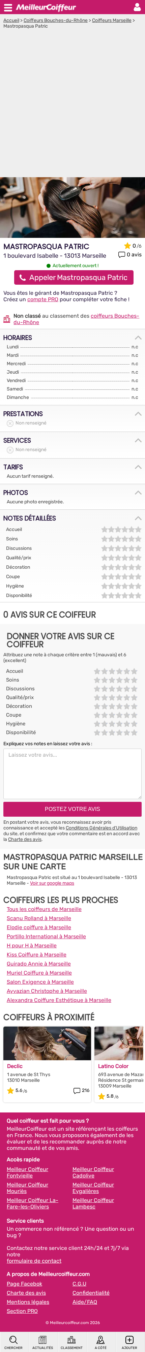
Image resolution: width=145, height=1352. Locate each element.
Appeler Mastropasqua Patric (78, 277)
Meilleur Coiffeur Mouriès (27, 1188)
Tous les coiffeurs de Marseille (44, 909)
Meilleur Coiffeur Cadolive (93, 1172)
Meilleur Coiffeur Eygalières (93, 1188)
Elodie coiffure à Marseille (39, 927)
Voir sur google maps (52, 883)
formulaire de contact (34, 1261)
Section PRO (22, 1311)
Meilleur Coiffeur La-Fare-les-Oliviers (32, 1203)
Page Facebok (24, 1284)
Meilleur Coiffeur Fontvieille (27, 1172)
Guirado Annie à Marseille (39, 964)
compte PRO (42, 299)
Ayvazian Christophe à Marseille (47, 991)
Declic (15, 1066)
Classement (72, 1348)
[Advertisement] (72, 104)
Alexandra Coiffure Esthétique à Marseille (59, 1000)
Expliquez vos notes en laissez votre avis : (47, 744)
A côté (101, 1348)
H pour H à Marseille (32, 945)
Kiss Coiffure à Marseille (36, 954)
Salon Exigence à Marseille (40, 982)
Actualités (42, 1348)
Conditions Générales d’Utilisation (101, 828)
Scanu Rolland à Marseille (39, 918)
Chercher (13, 1348)
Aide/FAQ (84, 1302)
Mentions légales (28, 1302)
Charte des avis (24, 839)
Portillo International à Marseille (46, 936)
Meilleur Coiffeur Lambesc (93, 1203)
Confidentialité (91, 1293)
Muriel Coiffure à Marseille (39, 973)
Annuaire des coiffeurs (46, 7)
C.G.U (79, 1284)
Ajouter (129, 1348)
